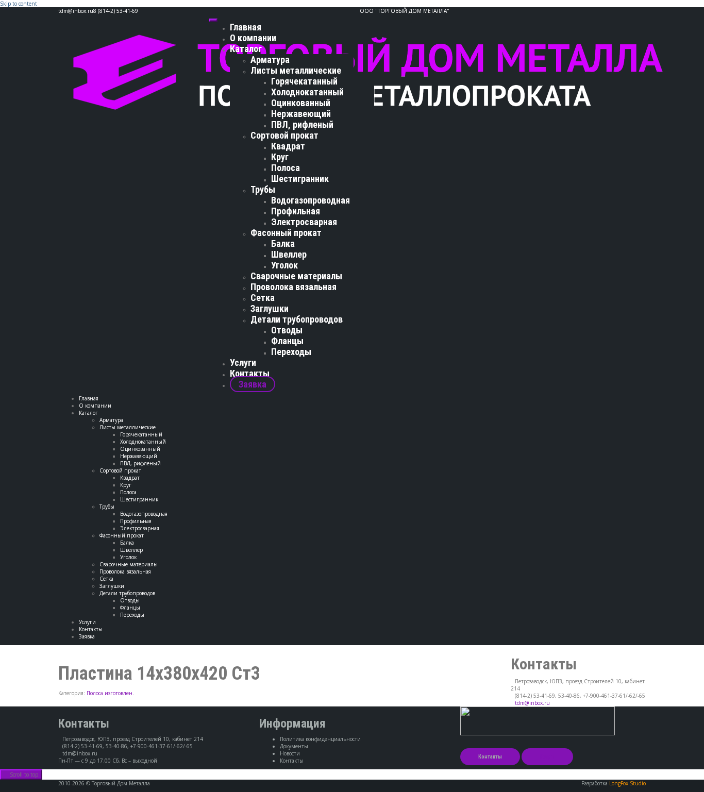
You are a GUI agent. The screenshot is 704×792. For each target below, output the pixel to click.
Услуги (243, 362)
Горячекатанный (304, 81)
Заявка (252, 384)
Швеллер (289, 254)
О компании (253, 37)
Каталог (246, 48)
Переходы (291, 351)
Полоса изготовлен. (110, 693)
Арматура (270, 59)
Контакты (250, 373)
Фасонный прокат (286, 232)
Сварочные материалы (296, 276)
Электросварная (304, 221)
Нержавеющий (301, 113)
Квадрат (288, 146)
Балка (283, 243)
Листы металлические (295, 70)
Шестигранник (300, 178)
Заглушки (269, 308)
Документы (294, 746)
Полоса (285, 167)
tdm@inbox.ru (532, 702)
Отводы (287, 330)
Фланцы (287, 340)
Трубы (262, 189)
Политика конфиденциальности (320, 739)
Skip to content (18, 3)
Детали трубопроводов (296, 319)
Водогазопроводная (310, 200)
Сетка (262, 297)
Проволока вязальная (293, 286)
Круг (280, 156)
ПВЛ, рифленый (302, 124)
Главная (245, 27)
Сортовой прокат (284, 135)
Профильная (295, 211)
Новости (290, 753)
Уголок (284, 265)
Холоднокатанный (307, 92)
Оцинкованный (300, 102)
